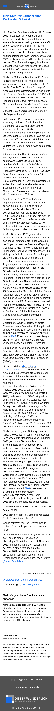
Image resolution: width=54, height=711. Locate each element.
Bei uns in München (14, 638)
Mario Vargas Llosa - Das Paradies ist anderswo (24, 597)
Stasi (27, 488)
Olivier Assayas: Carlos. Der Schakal (22, 579)
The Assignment (31, 584)
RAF (13, 336)
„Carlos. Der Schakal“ (14, 561)
